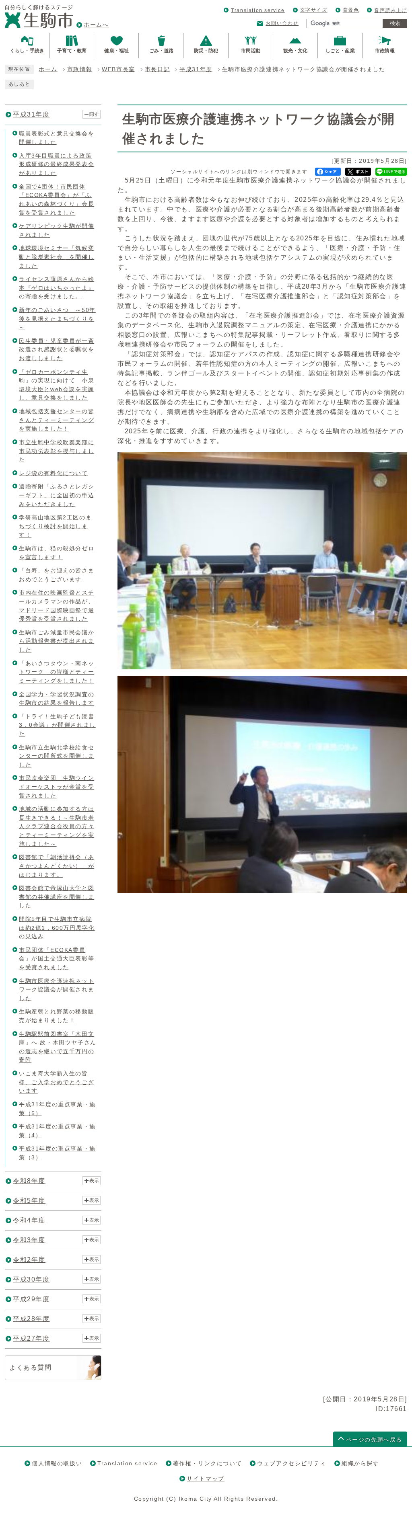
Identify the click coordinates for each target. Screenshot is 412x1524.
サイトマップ (206, 1478)
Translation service (257, 10)
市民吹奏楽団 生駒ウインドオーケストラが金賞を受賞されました (56, 786)
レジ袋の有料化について (53, 473)
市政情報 (79, 69)
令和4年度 (29, 1220)
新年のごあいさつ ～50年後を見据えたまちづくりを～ (57, 318)
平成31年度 (195, 69)
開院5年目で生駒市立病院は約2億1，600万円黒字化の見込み (57, 927)
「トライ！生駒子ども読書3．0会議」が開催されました (57, 725)
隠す (94, 114)
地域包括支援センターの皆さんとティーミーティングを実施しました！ (56, 420)
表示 (94, 1180)
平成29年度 (31, 1299)
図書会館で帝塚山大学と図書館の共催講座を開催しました (56, 897)
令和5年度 (29, 1200)
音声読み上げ (390, 10)
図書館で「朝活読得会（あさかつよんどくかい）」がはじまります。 (56, 866)
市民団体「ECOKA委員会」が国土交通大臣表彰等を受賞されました (56, 958)
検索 (395, 23)
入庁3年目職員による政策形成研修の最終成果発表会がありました (56, 164)
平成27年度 (31, 1338)
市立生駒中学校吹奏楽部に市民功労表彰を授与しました (56, 451)
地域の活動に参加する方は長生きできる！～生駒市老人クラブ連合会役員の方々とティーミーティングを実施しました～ (56, 826)
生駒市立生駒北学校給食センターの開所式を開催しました (56, 756)
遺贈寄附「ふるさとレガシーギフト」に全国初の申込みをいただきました (56, 495)
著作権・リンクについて (207, 1463)
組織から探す (360, 1463)
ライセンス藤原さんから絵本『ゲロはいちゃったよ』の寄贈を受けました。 (56, 287)
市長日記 (157, 69)
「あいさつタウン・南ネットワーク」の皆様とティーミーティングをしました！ (56, 672)
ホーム (48, 69)
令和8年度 (29, 1180)
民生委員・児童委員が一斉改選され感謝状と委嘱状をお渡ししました (56, 349)
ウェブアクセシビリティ (291, 1463)
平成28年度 (31, 1318)
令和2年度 (29, 1259)
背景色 (351, 10)
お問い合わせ (282, 23)
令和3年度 (29, 1240)
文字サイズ (314, 10)
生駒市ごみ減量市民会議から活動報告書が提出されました (56, 641)
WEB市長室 (118, 69)
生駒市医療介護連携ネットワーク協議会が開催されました (56, 989)
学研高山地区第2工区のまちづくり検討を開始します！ (55, 526)
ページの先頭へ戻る (374, 1440)
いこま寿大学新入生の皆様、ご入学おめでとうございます (56, 1082)
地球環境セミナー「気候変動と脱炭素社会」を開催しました (56, 257)
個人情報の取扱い (57, 1463)
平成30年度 (31, 1279)
